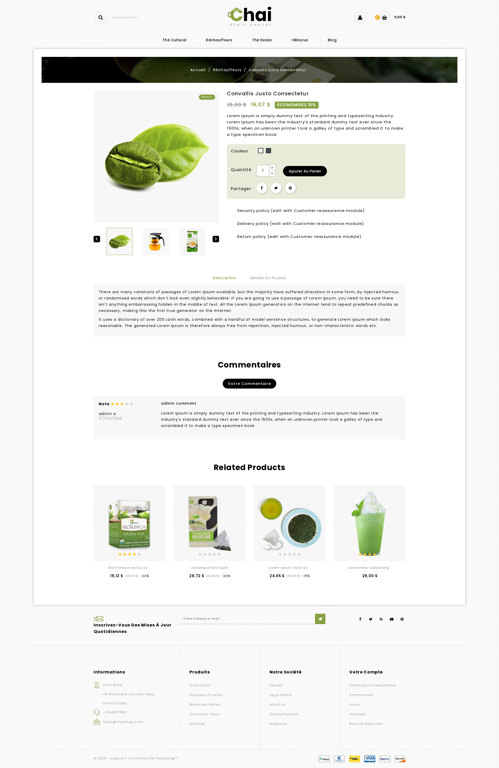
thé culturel (174, 40)
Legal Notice (281, 695)
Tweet (276, 188)
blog (332, 40)
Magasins (279, 724)
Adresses (357, 714)
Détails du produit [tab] (268, 278)
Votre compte (366, 672)
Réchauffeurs (219, 40)
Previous (96, 468)
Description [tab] (224, 278)
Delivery (277, 685)
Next (402, 468)
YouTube (392, 619)
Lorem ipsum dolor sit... (290, 567)
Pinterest (290, 188)
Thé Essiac (262, 40)
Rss (381, 619)
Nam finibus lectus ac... (129, 567)
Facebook (360, 619)
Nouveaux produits (206, 695)
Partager (262, 188)
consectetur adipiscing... (369, 567)
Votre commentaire (249, 383)
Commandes (361, 695)
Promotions (199, 685)
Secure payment (284, 714)
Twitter (371, 619)
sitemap (197, 724)
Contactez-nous (204, 714)
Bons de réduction (366, 724)
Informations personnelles (372, 685)
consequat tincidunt (209, 567)
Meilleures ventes (204, 704)
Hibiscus (300, 40)
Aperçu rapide (138, 552)
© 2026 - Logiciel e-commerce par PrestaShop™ (136, 758)
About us (278, 704)
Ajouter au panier (305, 171)
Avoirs (354, 704)
